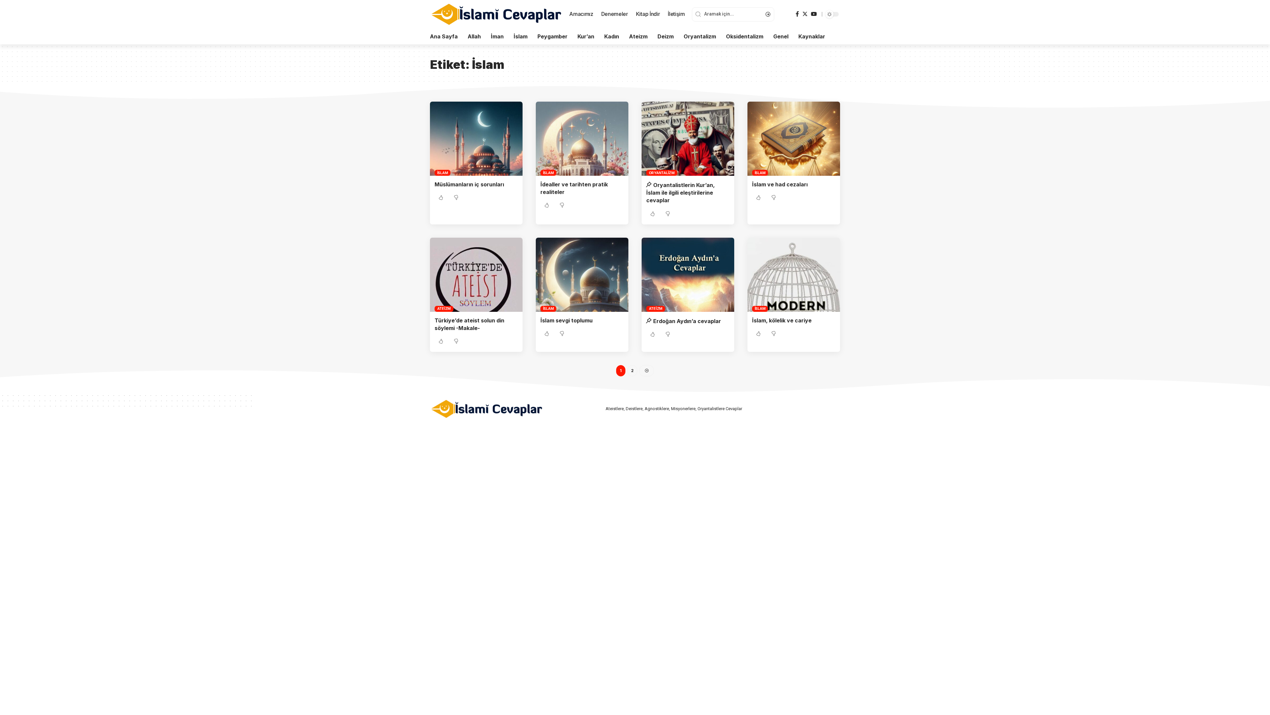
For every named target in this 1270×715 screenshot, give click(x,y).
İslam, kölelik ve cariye (782, 320)
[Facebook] (797, 14)
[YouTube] (814, 14)
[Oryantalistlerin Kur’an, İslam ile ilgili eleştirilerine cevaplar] (688, 139)
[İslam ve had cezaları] (793, 139)
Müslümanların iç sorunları (469, 184)
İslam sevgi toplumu (566, 320)
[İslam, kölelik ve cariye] (793, 275)
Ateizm (444, 308)
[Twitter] (805, 14)
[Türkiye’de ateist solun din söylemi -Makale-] (476, 275)
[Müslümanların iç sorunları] (476, 139)
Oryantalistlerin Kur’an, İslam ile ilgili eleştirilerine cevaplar (680, 193)
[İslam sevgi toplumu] (582, 275)
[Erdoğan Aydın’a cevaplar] (688, 275)
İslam (442, 172)
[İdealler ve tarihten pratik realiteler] (582, 139)
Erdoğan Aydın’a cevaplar (687, 321)
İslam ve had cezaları (780, 184)
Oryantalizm (662, 172)
